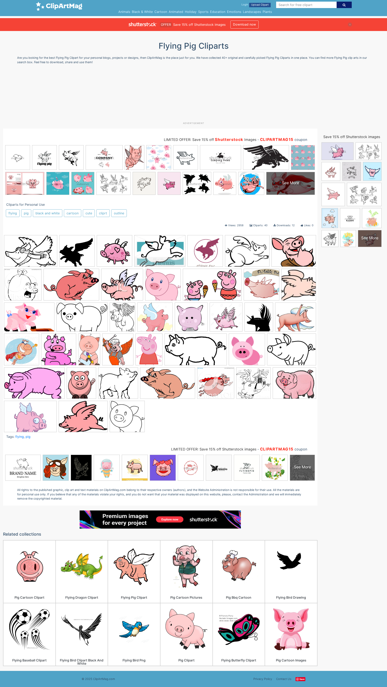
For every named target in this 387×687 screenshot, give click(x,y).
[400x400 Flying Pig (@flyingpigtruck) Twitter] (261, 286)
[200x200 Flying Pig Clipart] (299, 286)
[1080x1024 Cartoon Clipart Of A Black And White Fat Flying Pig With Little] (22, 286)
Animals (124, 12)
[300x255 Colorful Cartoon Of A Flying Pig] (122, 286)
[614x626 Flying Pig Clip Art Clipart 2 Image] (58, 351)
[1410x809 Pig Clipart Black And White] (196, 351)
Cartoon (160, 12)
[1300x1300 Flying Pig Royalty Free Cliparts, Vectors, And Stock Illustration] (226, 319)
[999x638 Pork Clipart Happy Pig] (167, 385)
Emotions (234, 12)
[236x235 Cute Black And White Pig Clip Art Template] (163, 286)
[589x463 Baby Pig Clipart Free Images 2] (294, 252)
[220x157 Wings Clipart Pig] (83, 418)
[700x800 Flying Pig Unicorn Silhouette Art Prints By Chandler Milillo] (259, 319)
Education (217, 12)
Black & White (142, 12)
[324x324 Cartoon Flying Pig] (114, 252)
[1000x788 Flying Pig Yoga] (295, 319)
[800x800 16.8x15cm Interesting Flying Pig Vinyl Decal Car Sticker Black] (77, 252)
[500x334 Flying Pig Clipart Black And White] (30, 253)
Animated (176, 12)
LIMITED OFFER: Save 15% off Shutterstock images (213, 449)
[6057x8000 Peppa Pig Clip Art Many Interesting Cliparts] (149, 351)
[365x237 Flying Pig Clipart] (29, 319)
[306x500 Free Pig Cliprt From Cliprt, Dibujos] (89, 351)
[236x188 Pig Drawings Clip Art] (247, 252)
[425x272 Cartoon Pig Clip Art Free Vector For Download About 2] (71, 286)
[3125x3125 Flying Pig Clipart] (191, 319)
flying (12, 213)
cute (88, 213)
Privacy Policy (262, 679)
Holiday (191, 12)
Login (244, 4)
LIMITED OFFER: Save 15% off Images (210, 139)
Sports (203, 12)
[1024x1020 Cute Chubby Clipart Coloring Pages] (127, 418)
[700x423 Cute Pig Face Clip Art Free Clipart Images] (212, 286)
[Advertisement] (193, 94)
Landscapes (252, 12)
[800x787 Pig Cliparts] (247, 351)
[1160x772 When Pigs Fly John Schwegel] (30, 418)
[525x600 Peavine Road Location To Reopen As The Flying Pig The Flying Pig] (117, 351)
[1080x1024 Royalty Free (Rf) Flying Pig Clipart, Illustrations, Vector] (215, 385)
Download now (244, 24)
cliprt (103, 213)
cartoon (73, 213)
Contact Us (283, 679)
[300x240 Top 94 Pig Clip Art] (294, 385)
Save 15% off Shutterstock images (351, 137)
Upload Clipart (260, 4)
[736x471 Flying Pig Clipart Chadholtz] (82, 319)
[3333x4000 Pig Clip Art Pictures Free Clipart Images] (81, 385)
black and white (47, 213)
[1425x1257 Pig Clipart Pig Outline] (118, 385)
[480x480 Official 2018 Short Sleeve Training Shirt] (205, 252)
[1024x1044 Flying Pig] (21, 351)
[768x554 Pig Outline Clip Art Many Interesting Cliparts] (291, 351)
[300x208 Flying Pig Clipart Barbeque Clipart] (159, 253)
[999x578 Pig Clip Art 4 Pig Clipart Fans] (34, 385)
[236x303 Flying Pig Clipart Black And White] (122, 319)
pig (26, 213)
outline (119, 213)
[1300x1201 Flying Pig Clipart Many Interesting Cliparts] (155, 319)
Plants (267, 12)
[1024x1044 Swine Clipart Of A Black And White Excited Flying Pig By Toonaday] (253, 385)
